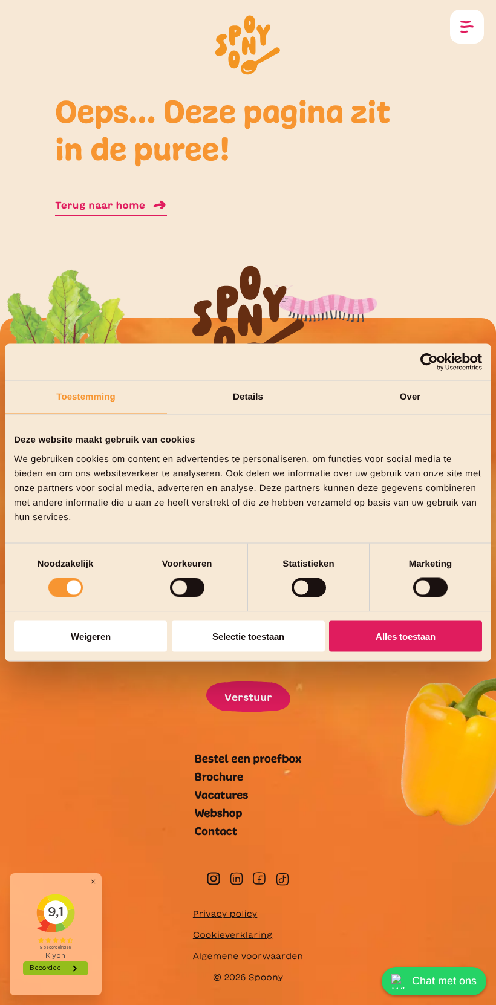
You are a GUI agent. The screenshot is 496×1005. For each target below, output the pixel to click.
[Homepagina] (248, 43)
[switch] (187, 587)
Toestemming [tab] (86, 397)
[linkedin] (236, 878)
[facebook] (259, 878)
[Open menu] (467, 27)
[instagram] (213, 878)
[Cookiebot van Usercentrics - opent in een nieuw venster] (429, 362)
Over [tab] (410, 397)
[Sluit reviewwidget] (93, 881)
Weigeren (91, 636)
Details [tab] (248, 397)
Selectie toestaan (248, 636)
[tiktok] (282, 879)
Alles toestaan (406, 636)
